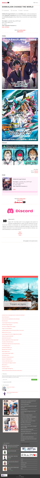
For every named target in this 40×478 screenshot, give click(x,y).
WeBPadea (22, 476)
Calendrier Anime (24, 462)
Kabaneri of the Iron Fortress (6, 332)
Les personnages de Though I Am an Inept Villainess (10, 322)
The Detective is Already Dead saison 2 (8, 357)
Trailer (14, 189)
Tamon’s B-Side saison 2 (25, 404)
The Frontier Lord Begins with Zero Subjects (8, 326)
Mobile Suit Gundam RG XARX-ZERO (7, 336)
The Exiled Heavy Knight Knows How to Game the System (11, 343)
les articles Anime (21, 30)
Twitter (20, 232)
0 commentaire (6, 10)
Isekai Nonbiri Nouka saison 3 (26, 431)
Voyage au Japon (23, 466)
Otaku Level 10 (20, 31)
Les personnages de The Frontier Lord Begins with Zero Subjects (12, 334)
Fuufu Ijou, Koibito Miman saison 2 (7, 360)
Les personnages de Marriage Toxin (7, 368)
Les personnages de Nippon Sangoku (7, 353)
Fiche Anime (26, 10)
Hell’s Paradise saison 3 (5, 355)
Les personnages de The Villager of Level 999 (9, 362)
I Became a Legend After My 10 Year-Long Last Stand (10, 339)
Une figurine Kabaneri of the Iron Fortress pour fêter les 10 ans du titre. (13, 330)
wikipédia (36, 171)
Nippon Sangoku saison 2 (6, 351)
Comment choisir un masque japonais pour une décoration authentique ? (13, 315)
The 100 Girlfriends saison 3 (6, 345)
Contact (20, 475)
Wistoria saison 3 (4, 364)
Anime (21, 10)
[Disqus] (20, 260)
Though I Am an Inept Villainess (7, 328)
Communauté (23, 464)
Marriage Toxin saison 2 (5, 366)
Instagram (20, 233)
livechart (36, 172)
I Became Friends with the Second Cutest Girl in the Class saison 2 (12, 370)
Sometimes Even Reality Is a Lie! (7, 347)
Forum (20, 235)
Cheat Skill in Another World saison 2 (7, 341)
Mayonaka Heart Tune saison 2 (7, 349)
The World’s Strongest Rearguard (7, 324)
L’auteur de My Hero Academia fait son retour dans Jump (10, 318)
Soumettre (34, 379)
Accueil (22, 458)
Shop (21, 468)
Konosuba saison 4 (5, 320)
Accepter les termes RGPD (7, 382)
